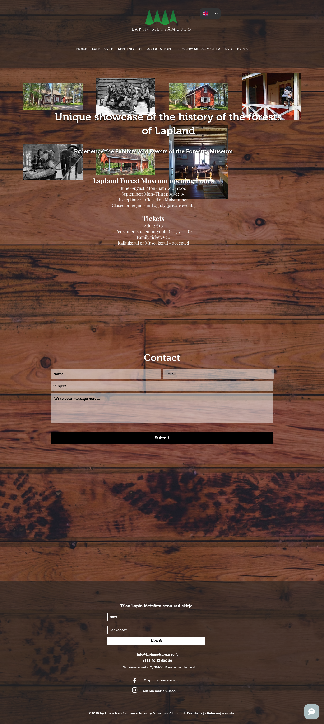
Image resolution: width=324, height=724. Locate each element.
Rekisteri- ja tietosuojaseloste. (211, 713)
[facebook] (134, 680)
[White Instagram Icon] (134, 690)
